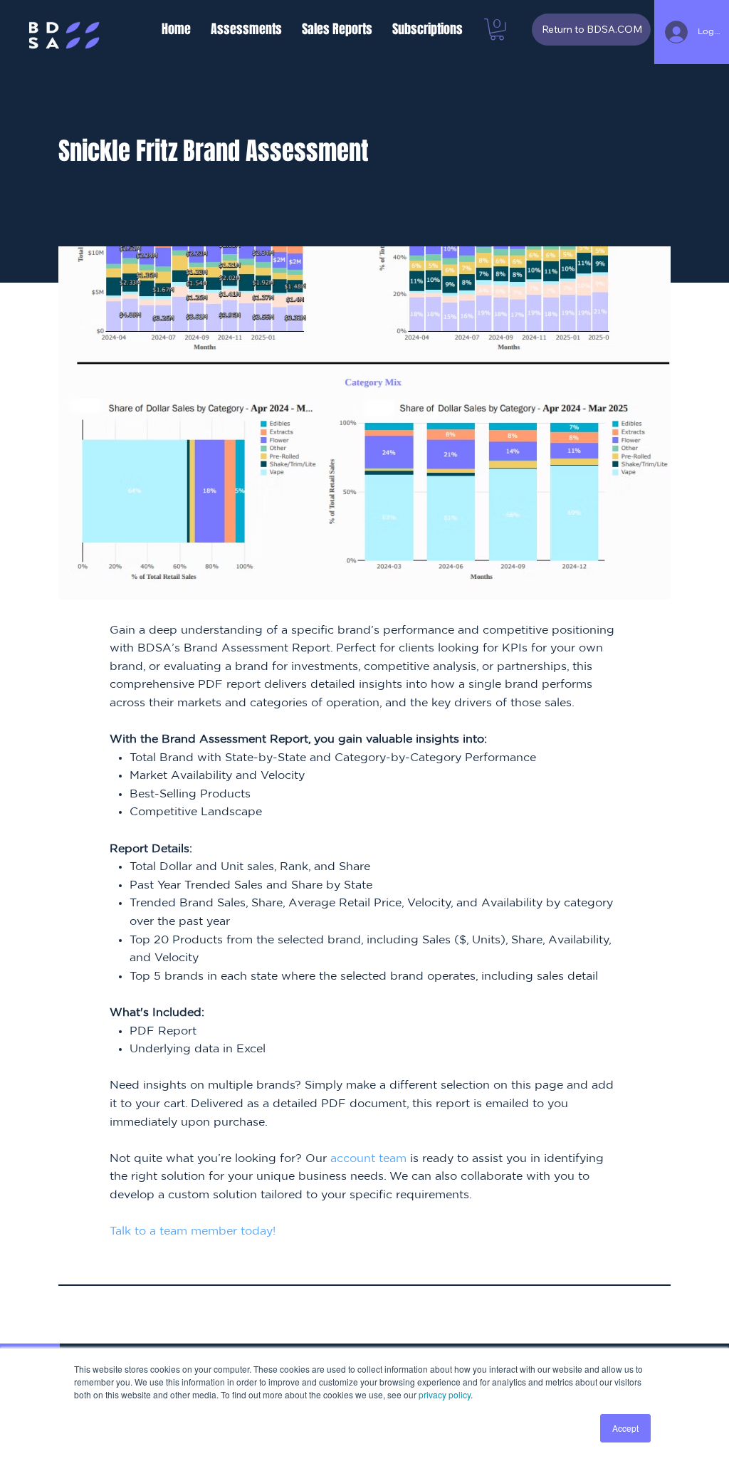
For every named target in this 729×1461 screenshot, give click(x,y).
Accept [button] (625, 1428)
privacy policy (445, 1394)
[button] (246, 29)
